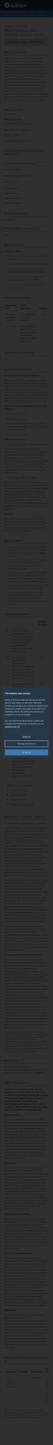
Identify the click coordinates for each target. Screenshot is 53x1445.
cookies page (11, 727)
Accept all (26, 752)
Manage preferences (26, 744)
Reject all (26, 736)
